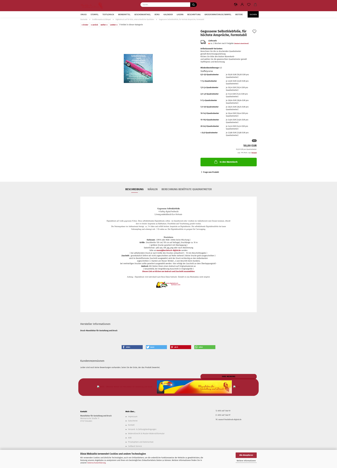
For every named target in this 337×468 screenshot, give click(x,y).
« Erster (85, 25)
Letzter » (114, 25)
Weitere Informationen (246, 461)
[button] (242, 4)
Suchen (253, 14)
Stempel (94, 14)
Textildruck (108, 14)
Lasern (180, 14)
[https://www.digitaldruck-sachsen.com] (92, 5)
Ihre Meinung (228, 376)
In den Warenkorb (228, 162)
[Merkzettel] (249, 4)
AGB (129, 438)
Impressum (132, 416)
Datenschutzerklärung (96, 463)
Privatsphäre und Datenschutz (140, 442)
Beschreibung (134, 189)
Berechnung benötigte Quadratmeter (187, 189)
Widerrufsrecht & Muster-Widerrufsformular (146, 433)
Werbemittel (124, 14)
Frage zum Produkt (211, 172)
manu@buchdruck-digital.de (168, 250)
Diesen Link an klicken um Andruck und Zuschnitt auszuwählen (168, 271)
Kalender (168, 14)
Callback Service (135, 446)
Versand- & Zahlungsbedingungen (142, 429)
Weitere (239, 14)
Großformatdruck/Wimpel (217, 14)
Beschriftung (193, 14)
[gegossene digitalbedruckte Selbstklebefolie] (138, 66)
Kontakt (131, 425)
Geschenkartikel (142, 14)
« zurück (94, 25)
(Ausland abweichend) (241, 43)
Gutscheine (133, 421)
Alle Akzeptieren (246, 455)
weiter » (104, 25)
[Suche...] (193, 4)
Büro (157, 14)
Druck (84, 14)
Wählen (153, 189)
